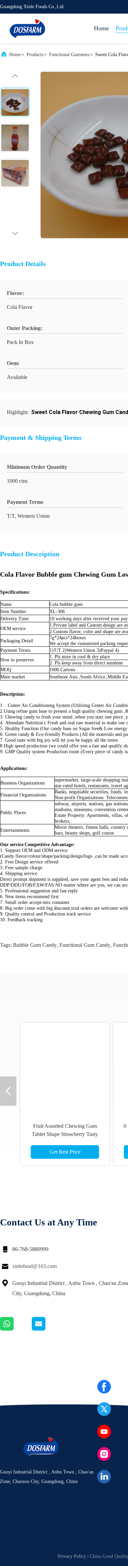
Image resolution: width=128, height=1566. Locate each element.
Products (35, 54)
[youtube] (104, 1431)
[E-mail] (47, 1329)
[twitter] (104, 1409)
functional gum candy (84, 945)
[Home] (27, 28)
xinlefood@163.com (34, 1266)
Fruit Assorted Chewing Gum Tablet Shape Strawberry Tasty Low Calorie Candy (65, 1134)
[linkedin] (104, 1476)
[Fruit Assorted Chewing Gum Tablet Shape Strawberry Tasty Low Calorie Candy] (65, 1067)
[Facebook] (104, 1387)
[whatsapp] (16, 1329)
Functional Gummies (69, 54)
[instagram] (104, 1454)
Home (101, 28)
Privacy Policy (72, 1556)
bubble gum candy (35, 945)
